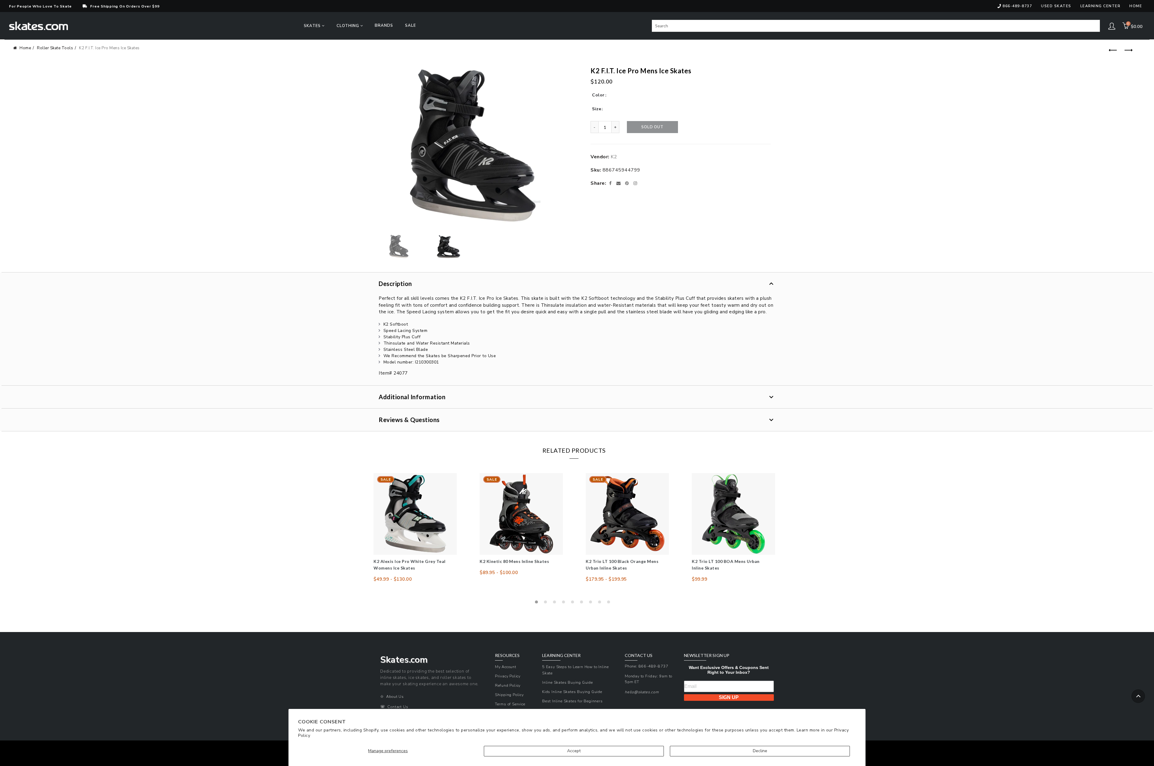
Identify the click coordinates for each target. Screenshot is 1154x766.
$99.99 (699, 579)
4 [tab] (565, 603)
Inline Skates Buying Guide (567, 682)
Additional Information (412, 396)
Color (598, 95)
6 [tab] (583, 603)
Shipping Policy (509, 694)
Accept (574, 751)
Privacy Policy (508, 676)
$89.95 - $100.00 (499, 573)
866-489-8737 (1017, 6)
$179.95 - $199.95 (606, 579)
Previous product (1112, 50)
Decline (760, 751)
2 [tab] (547, 603)
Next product (1127, 50)
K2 (614, 157)
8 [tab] (601, 603)
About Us (395, 696)
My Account (505, 666)
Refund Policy (508, 685)
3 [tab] (556, 603)
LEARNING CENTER (561, 655)
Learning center (1100, 6)
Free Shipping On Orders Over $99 (124, 6)
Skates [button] (313, 26)
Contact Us (397, 706)
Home (1135, 6)
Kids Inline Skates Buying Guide (572, 691)
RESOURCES (507, 655)
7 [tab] (592, 603)
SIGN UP (729, 697)
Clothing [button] (348, 26)
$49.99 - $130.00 (393, 579)
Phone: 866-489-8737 (646, 666)
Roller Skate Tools (55, 48)
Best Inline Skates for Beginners (572, 701)
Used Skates (1056, 6)
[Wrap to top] (1138, 696)
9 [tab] (610, 603)
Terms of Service (510, 704)
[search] (876, 26)
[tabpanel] (415, 528)
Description (395, 283)
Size (596, 109)
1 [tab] (538, 603)
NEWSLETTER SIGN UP (706, 655)
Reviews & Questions (409, 419)
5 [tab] (574, 603)
